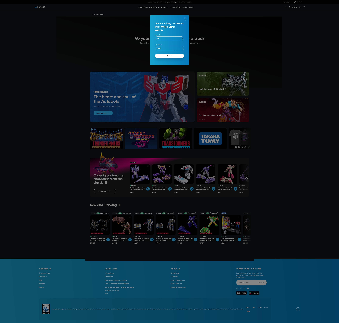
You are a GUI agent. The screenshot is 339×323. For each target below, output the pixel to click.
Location (158, 35)
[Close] (185, 18)
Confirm (169, 56)
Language (158, 45)
